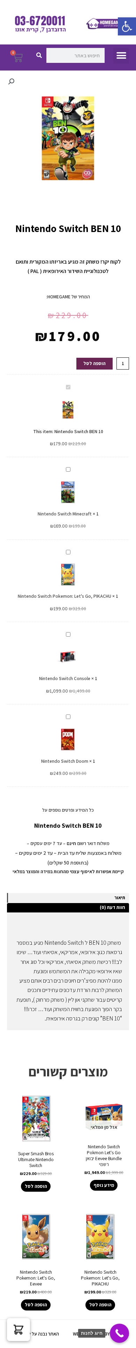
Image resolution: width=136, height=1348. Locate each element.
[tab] (68, 898)
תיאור (119, 897)
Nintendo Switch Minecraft (65, 514)
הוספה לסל (94, 363)
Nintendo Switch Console (64, 678)
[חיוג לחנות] (119, 1333)
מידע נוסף (104, 1185)
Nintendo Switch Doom (64, 761)
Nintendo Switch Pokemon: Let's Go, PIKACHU (64, 596)
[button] (127, 26)
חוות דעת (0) (112, 907)
